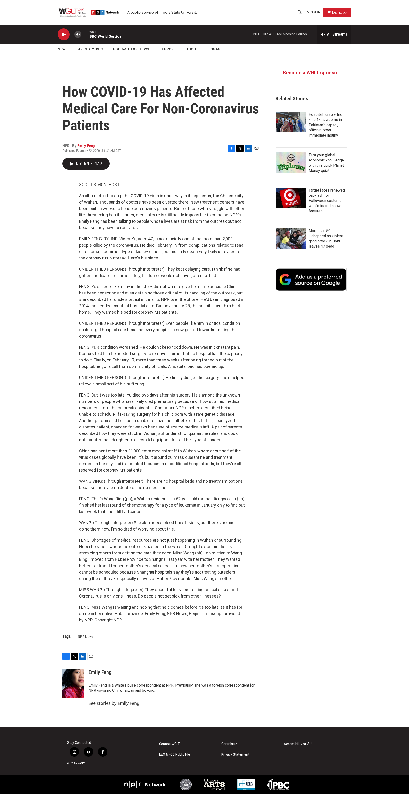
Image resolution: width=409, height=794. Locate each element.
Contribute (229, 744)
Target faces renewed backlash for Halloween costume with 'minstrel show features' (327, 200)
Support (168, 49)
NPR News (85, 636)
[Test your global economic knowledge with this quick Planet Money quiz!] (291, 162)
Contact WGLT (169, 744)
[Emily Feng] (73, 683)
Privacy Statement (235, 754)
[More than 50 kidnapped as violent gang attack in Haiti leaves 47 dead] (291, 238)
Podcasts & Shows (131, 49)
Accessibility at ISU (298, 744)
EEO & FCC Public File (174, 754)
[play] (63, 34)
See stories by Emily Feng (114, 703)
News (63, 49)
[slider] (85, 34)
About (192, 49)
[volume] (78, 34)
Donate (339, 12)
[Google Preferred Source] (311, 279)
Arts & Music (90, 49)
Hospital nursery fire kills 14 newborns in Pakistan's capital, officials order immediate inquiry (325, 125)
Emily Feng (86, 145)
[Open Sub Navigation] (71, 49)
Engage (215, 49)
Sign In (314, 12)
